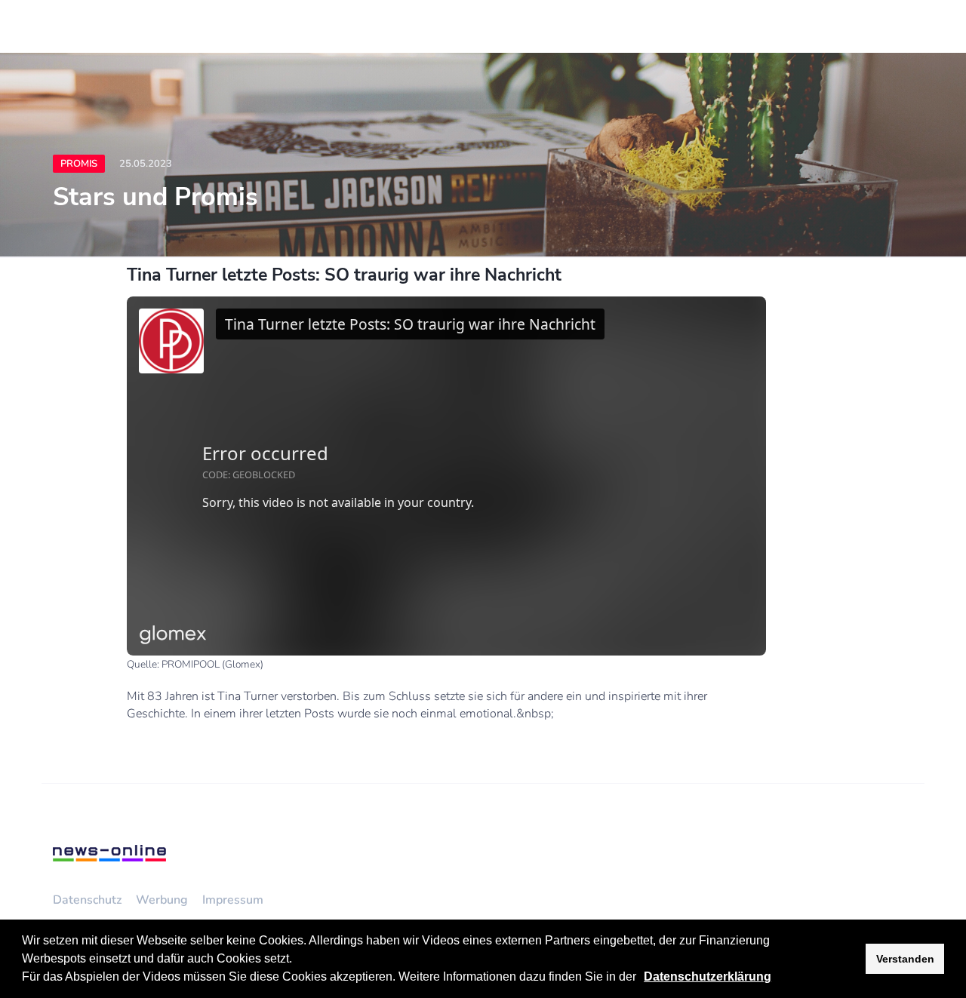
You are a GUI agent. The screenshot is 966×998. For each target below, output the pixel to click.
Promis (78, 163)
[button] (641, 978)
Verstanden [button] (905, 959)
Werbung (162, 900)
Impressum (232, 900)
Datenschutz (87, 900)
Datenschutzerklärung (707, 976)
